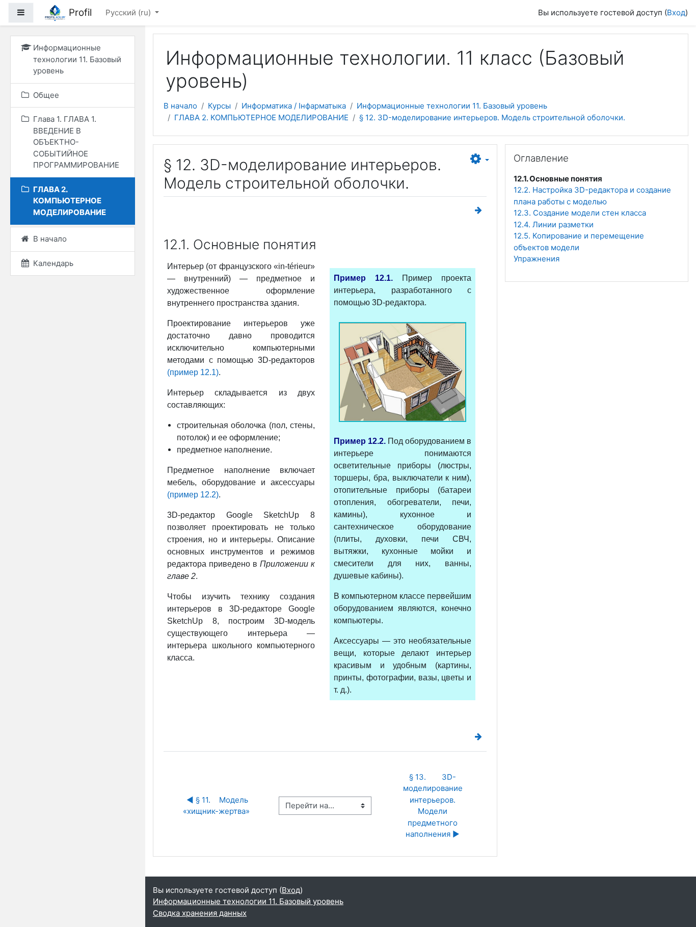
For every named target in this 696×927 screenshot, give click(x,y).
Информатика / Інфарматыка (294, 106)
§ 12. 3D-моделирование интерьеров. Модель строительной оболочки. (492, 117)
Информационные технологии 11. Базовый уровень (452, 106)
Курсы (219, 106)
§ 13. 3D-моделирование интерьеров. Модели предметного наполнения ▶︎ (434, 805)
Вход (676, 12)
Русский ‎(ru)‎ (129, 12)
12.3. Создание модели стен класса (580, 213)
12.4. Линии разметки (554, 224)
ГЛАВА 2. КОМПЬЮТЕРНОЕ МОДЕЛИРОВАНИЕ (261, 117)
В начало (180, 106)
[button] (479, 159)
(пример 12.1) (193, 372)
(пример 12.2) (193, 494)
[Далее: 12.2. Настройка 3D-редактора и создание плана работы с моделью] (480, 210)
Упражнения (536, 258)
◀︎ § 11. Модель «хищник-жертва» (217, 805)
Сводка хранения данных (200, 913)
